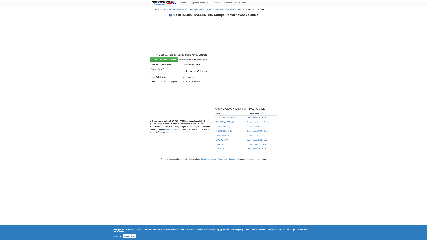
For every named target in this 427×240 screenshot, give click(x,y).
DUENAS (220, 148)
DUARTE (220, 144)
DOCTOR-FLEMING (224, 131)
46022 (166, 129)
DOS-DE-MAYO (222, 140)
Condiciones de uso (208, 159)
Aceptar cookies (129, 236)
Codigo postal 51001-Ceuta (257, 117)
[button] (183, 3)
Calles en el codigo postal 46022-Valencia (230, 9)
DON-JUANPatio (222, 135)
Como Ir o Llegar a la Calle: (164, 59)
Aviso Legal (223, 159)
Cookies (232, 159)
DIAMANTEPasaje (223, 126)
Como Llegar (240, 2)
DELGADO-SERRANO (225, 122)
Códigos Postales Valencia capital (197, 9)
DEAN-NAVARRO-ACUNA (226, 117)
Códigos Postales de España (169, 9)
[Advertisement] (213, 33)
